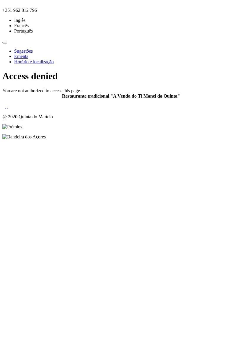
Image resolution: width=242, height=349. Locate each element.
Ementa (21, 56)
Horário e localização (34, 61)
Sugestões (23, 51)
